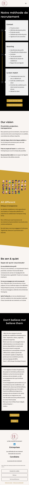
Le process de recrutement (14, 461)
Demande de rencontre (14, 453)
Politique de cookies (8, 482)
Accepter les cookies (14, 471)
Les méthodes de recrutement (14, 451)
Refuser (14, 475)
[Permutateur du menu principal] (26, 3)
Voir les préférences (14, 479)
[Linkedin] (14, 444)
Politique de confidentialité (18, 482)
